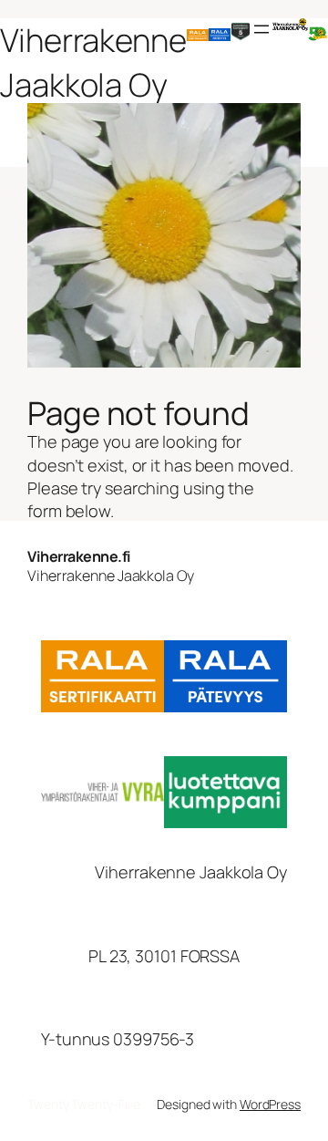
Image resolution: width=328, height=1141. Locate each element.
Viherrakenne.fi (79, 556)
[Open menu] (261, 29)
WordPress (270, 1104)
